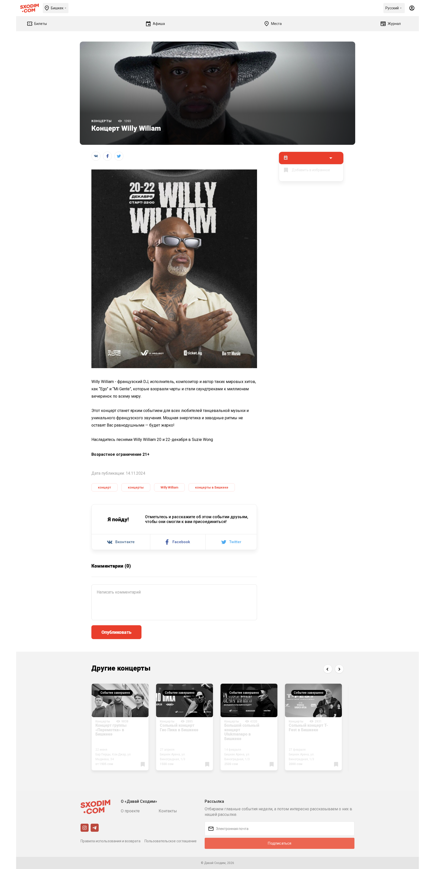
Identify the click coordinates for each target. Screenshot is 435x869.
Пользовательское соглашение (170, 841)
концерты (136, 487)
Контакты (168, 811)
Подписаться (279, 843)
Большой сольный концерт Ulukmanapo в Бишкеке (241, 731)
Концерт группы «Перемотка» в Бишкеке (111, 729)
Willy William (169, 487)
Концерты (101, 121)
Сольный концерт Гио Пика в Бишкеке (179, 727)
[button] (327, 669)
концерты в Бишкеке (211, 487)
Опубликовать (116, 632)
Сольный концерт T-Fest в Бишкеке (308, 727)
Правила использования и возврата (110, 841)
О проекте (130, 811)
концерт (104, 487)
